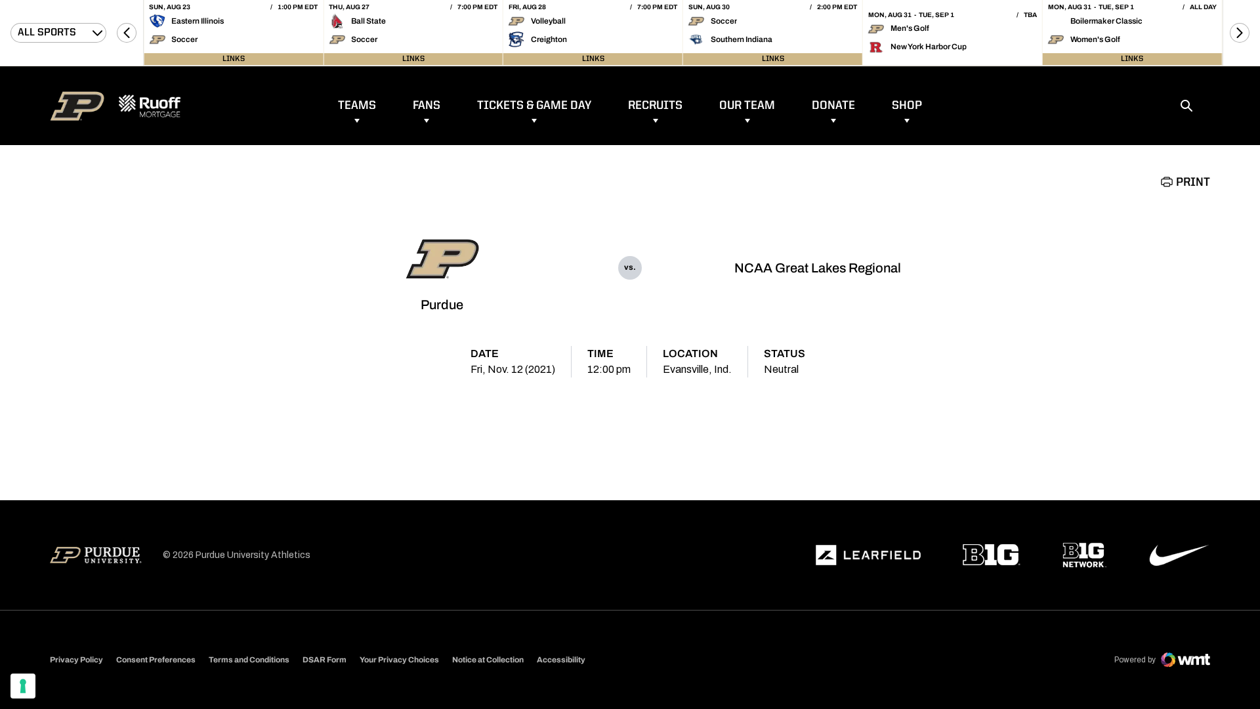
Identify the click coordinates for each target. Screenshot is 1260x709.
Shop (907, 106)
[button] (126, 33)
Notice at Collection (488, 659)
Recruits (655, 106)
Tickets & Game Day (534, 106)
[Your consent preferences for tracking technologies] (22, 686)
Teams (357, 106)
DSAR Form (324, 659)
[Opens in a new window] (868, 555)
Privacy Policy (76, 659)
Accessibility (561, 659)
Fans (426, 106)
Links (233, 59)
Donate (833, 106)
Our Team (747, 106)
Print (1193, 182)
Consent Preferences (156, 659)
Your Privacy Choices (399, 659)
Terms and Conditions (249, 659)
